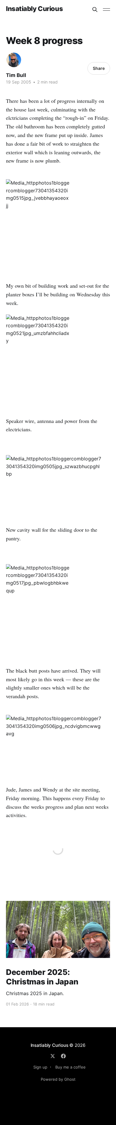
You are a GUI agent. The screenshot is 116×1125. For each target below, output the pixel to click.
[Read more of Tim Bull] (14, 60)
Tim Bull (16, 75)
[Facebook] (63, 1056)
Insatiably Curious (34, 9)
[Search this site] (95, 9)
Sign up (40, 1067)
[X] (52, 1056)
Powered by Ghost (58, 1079)
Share (99, 68)
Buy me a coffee (70, 1067)
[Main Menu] (106, 9)
